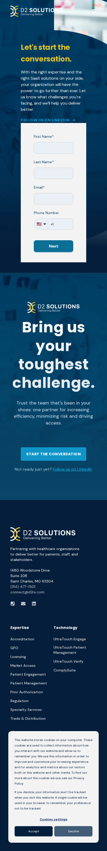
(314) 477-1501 (22, 586)
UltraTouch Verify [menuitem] (68, 661)
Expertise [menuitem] (19, 628)
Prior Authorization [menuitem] (26, 692)
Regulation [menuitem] (19, 700)
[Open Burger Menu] (94, 11)
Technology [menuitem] (65, 628)
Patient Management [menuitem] (28, 683)
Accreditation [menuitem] (22, 639)
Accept (33, 831)
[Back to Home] (36, 10)
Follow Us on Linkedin (45, 120)
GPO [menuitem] (14, 648)
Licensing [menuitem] (18, 656)
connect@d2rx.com (27, 592)
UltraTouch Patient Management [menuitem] (70, 650)
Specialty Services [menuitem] (26, 709)
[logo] (42, 534)
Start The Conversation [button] (53, 454)
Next (53, 246)
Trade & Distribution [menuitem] (28, 718)
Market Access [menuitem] (23, 665)
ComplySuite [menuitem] (65, 670)
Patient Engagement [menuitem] (28, 674)
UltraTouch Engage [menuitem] (70, 639)
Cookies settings (54, 819)
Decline (73, 831)
